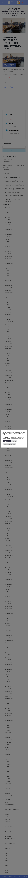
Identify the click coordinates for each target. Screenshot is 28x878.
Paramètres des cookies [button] (9, 444)
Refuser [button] (14, 441)
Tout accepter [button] (7, 441)
